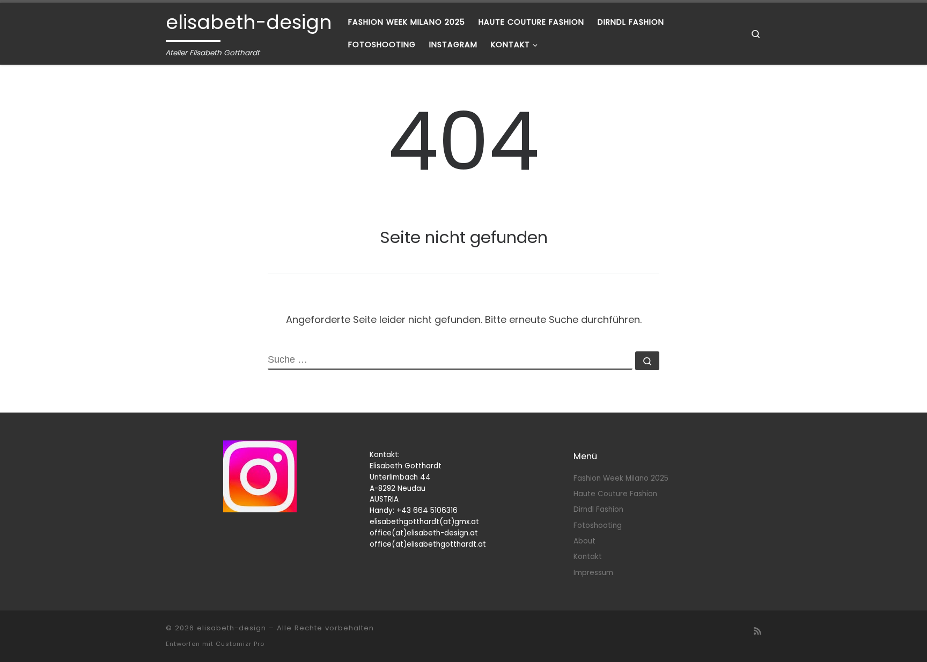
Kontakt (587, 556)
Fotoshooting (597, 525)
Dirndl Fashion (598, 509)
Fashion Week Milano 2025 (620, 478)
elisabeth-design (231, 628)
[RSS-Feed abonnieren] (757, 631)
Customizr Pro (240, 643)
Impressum (593, 573)
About (584, 541)
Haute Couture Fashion (615, 494)
